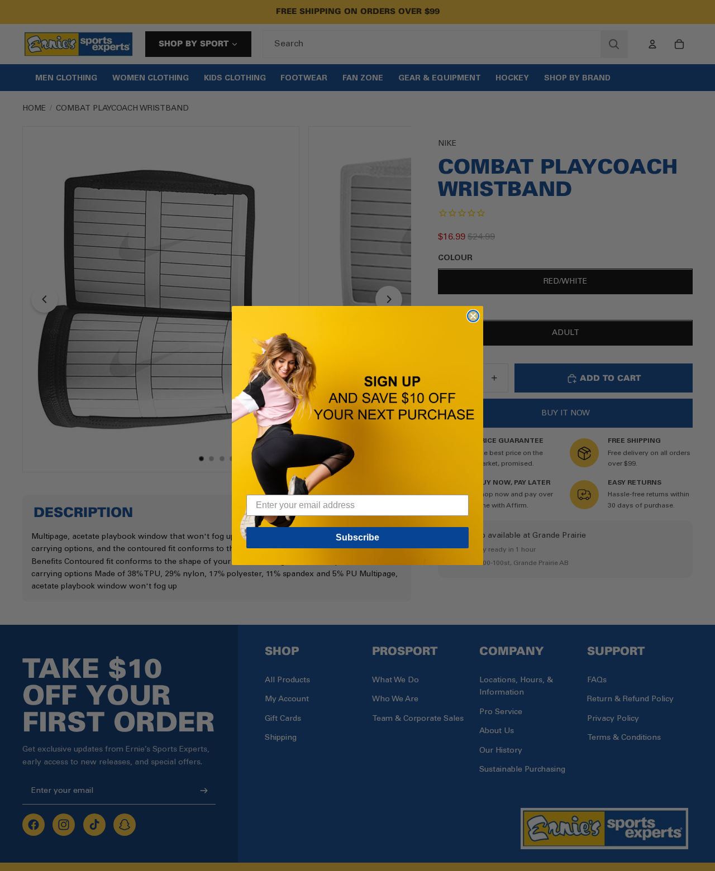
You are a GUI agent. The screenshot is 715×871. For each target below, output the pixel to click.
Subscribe (357, 537)
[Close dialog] (473, 316)
